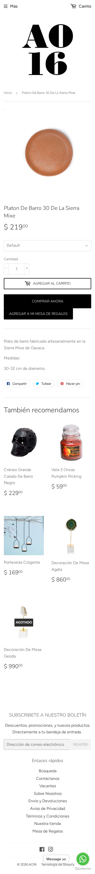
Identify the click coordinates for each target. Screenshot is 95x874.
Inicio (8, 93)
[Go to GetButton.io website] (83, 868)
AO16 (32, 864)
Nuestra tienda (47, 823)
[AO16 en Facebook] (42, 850)
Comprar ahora (47, 301)
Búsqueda (47, 770)
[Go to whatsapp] (83, 859)
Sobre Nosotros (48, 793)
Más (13, 6)
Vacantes (47, 785)
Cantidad (11, 259)
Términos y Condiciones (47, 816)
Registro (80, 744)
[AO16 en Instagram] (50, 850)
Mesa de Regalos (47, 831)
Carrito (84, 6)
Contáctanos (47, 778)
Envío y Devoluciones (47, 800)
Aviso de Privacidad (47, 808)
